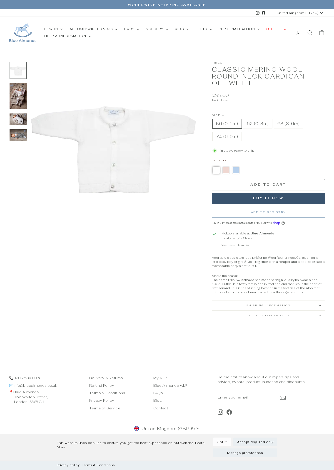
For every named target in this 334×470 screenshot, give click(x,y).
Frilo (217, 62)
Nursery (155, 29)
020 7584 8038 (27, 378)
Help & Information (65, 36)
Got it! (222, 442)
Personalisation (237, 29)
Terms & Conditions (98, 465)
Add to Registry (268, 212)
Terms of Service (104, 408)
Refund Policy (101, 385)
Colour (219, 160)
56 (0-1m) (227, 123)
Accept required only (255, 442)
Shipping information (268, 305)
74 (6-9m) (227, 136)
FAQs (158, 393)
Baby (130, 29)
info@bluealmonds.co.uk (35, 385)
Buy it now (268, 198)
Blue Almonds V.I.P (170, 385)
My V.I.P (160, 378)
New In (51, 29)
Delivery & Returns (106, 378)
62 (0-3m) (258, 123)
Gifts (202, 29)
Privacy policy (68, 465)
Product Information (268, 315)
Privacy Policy (101, 400)
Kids (180, 29)
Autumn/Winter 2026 (92, 29)
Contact (160, 408)
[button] (216, 170)
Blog (157, 400)
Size (218, 115)
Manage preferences (245, 453)
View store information (236, 245)
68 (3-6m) (288, 123)
